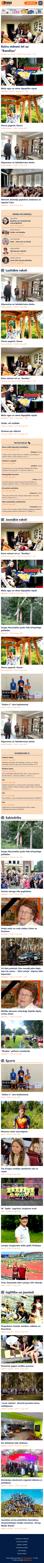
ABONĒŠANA (30, 3)
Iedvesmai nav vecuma (8, 54)
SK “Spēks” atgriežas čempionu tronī (19, 1208)
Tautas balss (20, 443)
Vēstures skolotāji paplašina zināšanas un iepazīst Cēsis (21, 201)
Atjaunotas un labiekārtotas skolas (18, 162)
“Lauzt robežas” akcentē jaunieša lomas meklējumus (20, 1404)
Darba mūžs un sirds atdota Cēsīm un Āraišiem (19, 930)
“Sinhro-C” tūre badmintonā (14, 704)
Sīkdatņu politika (22, 1545)
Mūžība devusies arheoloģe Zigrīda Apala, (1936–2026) (21, 1012)
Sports (3, 707)
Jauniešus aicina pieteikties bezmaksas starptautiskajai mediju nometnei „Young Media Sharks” (21, 1522)
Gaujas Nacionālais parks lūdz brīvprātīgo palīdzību (21, 629)
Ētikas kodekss (22, 1553)
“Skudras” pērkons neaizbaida (15, 1050)
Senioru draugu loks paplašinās (16, 891)
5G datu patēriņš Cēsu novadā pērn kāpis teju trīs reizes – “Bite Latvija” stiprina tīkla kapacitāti (22, 971)
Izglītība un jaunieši (20, 1292)
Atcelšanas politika (22, 1548)
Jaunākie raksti (16, 519)
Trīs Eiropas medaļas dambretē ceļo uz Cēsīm (19, 1170)
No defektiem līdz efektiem (14, 1442)
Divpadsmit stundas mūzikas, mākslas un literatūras (21, 1327)
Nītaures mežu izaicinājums (14, 1131)
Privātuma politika (22, 1542)
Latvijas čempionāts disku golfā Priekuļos (21, 1245)
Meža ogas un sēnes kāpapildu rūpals (19, 88)
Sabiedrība (4, 91)
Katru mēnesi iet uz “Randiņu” (15, 48)
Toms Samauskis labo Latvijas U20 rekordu (21, 1282)
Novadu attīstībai (6, 128)
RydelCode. (28, 1560)
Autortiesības (22, 1550)
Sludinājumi (21, 753)
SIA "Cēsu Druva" (27, 1558)
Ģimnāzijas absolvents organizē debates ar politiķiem (21, 1481)
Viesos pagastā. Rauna (12, 125)
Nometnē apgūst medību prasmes (17, 1365)
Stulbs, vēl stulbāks (10, 423)
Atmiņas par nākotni (11, 430)
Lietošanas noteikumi (22, 1539)
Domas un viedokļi (22, 214)
